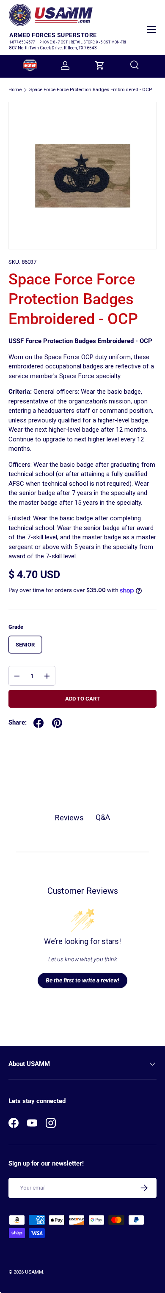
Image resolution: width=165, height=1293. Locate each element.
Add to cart (82, 698)
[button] (100, 65)
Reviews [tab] (69, 817)
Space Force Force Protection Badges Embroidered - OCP (90, 89)
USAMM (34, 1272)
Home (15, 89)
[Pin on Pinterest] (57, 723)
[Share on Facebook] (38, 723)
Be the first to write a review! (82, 980)
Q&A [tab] (103, 817)
